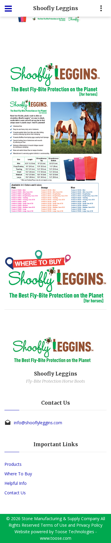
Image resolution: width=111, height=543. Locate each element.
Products (13, 464)
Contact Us (15, 492)
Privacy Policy (89, 525)
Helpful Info (15, 483)
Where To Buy (18, 473)
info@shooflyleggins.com (38, 422)
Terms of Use (54, 525)
